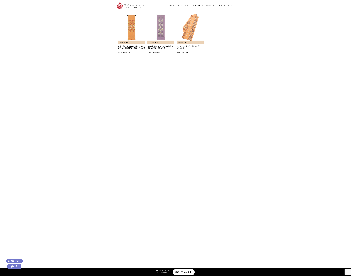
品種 (170, 5)
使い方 (230, 5)
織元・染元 (196, 5)
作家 (178, 5)
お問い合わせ (221, 5)
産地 (186, 5)
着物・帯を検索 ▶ (183, 272)
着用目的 (209, 5)
